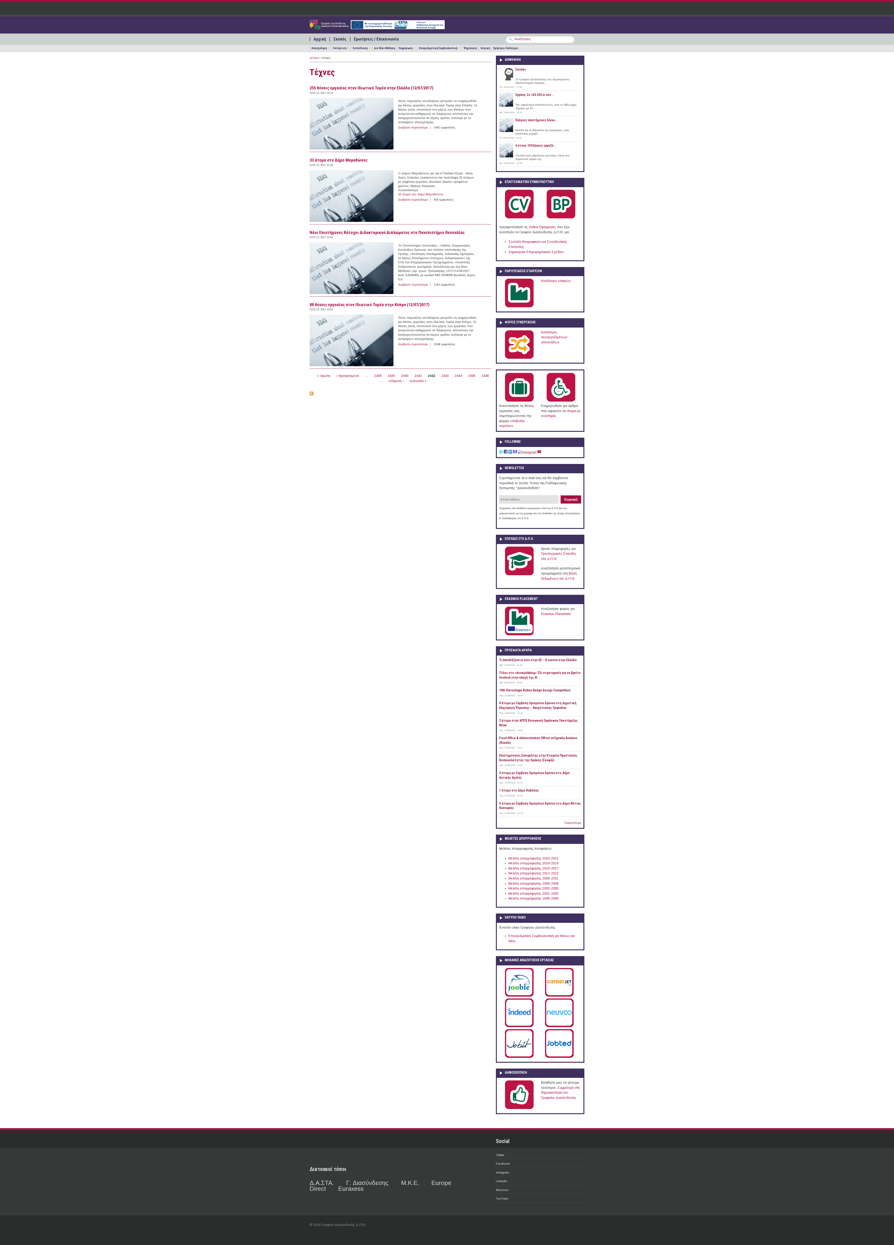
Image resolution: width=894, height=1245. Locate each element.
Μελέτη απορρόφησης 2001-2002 (533, 893)
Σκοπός (339, 39)
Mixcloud (502, 1190)
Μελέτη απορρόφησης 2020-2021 (533, 858)
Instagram (502, 1172)
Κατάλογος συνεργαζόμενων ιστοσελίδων (554, 337)
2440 (404, 376)
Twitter (500, 1155)
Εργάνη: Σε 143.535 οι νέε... (534, 95)
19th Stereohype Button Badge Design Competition (535, 690)
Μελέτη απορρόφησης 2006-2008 (533, 883)
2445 (471, 376)
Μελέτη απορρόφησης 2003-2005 (533, 888)
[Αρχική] (377, 28)
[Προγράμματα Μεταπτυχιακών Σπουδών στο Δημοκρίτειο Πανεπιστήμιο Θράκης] (519, 574)
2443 (445, 376)
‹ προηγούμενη (347, 376)
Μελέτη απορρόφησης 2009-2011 (533, 878)
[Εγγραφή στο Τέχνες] (311, 394)
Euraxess (351, 1188)
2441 (418, 376)
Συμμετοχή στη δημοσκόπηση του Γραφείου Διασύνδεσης (560, 1093)
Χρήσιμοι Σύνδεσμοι (505, 48)
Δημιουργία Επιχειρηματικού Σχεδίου (536, 252)
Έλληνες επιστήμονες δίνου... (536, 120)
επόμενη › (396, 381)
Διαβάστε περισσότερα (413, 127)
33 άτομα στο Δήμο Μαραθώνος (339, 160)
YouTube (502, 1198)
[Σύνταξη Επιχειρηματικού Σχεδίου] (561, 217)
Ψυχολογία (470, 48)
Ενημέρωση (406, 48)
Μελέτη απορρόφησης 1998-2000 (533, 898)
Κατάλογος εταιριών (556, 281)
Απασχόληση (319, 48)
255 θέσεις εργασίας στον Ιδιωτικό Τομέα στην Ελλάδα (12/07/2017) (371, 88)
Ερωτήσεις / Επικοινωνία (376, 39)
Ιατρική (485, 48)
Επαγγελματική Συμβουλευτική (438, 48)
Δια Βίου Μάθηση (384, 48)
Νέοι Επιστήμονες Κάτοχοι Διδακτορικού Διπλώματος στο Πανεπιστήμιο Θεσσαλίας (387, 232)
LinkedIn (501, 1181)
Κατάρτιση (339, 48)
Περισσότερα (572, 823)
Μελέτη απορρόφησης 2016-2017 (533, 868)
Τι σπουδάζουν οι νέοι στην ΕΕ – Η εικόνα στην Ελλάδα (538, 660)
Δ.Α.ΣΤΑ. (322, 1182)
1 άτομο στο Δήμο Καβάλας (519, 790)
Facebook (503, 1163)
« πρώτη (323, 376)
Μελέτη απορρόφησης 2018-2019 (533, 863)
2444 (458, 376)
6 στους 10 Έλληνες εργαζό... (535, 145)
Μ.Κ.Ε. (410, 1182)
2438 (378, 376)
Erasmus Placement (556, 614)
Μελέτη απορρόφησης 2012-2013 (533, 873)
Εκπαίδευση (360, 48)
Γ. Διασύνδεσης (367, 1182)
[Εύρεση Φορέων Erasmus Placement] (519, 634)
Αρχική (320, 39)
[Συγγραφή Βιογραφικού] (519, 217)
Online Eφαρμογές (542, 227)
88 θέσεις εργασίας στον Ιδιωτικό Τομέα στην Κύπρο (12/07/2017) (370, 304)
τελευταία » (418, 381)
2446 (485, 376)
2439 (391, 376)
